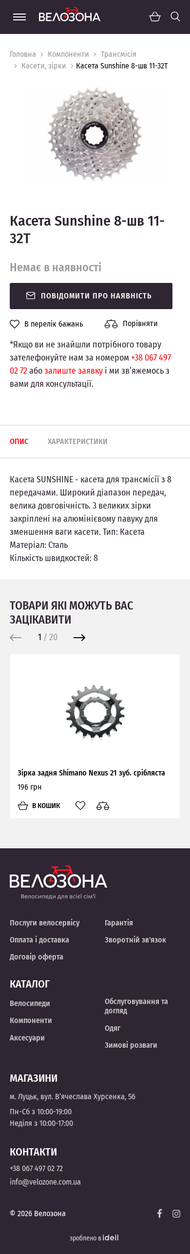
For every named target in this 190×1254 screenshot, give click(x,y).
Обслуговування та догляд (136, 1006)
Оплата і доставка (39, 939)
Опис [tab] (19, 441)
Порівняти (140, 323)
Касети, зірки (43, 65)
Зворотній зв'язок (135, 939)
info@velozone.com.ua (45, 1182)
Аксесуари (27, 1037)
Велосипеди (30, 1003)
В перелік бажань (53, 324)
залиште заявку (73, 370)
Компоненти (68, 54)
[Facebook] (160, 1213)
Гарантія (119, 922)
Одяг (112, 1028)
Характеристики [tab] (78, 441)
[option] (95, 134)
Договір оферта (36, 956)
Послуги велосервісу (44, 922)
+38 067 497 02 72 (36, 1168)
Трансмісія (118, 54)
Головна (23, 54)
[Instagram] (176, 1213)
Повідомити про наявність (96, 295)
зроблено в (86, 1238)
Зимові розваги (131, 1045)
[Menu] (19, 17)
